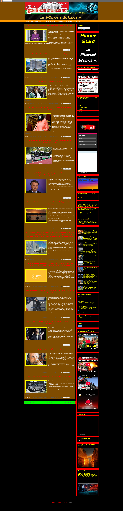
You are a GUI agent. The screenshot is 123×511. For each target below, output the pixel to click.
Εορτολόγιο (82, 434)
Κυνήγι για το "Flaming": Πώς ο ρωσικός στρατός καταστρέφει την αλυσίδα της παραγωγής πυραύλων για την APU (90, 244)
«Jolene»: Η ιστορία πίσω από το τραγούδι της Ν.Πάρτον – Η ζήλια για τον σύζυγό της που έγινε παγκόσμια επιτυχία (87, 205)
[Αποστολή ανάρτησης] (61, 49)
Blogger (70, 502)
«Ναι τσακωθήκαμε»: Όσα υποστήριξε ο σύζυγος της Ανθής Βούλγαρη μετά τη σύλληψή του (87, 222)
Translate (87, 29)
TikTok (79, 103)
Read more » (28, 46)
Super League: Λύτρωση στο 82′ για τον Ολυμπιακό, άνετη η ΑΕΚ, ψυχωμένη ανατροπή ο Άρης (90, 287)
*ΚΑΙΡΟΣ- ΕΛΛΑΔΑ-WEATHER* (36, 21)
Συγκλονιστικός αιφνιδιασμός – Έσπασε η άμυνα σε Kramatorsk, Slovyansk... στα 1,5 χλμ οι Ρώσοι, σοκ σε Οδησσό (90, 232)
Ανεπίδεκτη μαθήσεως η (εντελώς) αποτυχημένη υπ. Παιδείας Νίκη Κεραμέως (50, 108)
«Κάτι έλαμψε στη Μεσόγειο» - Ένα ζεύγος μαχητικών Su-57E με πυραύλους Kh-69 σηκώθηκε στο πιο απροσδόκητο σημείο (90, 276)
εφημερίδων (89, 93)
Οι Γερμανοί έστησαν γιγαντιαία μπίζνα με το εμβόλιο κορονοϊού (50, 25)
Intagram (80, 109)
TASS (80, 296)
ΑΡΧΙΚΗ (27, 21)
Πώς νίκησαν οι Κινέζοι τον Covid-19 (50, 81)
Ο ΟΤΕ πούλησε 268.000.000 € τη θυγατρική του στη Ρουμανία (50, 54)
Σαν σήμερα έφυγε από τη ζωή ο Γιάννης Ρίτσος (50, 349)
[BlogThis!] (65, 50)
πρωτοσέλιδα (84, 93)
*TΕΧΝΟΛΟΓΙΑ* (78, 21)
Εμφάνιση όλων (95, 319)
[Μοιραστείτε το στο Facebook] (68, 50)
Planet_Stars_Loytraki (82, 107)
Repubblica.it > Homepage (85, 315)
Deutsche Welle (82, 310)
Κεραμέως (66, 114)
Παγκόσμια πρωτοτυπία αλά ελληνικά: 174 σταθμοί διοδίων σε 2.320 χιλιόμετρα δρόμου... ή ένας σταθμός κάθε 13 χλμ (90, 263)
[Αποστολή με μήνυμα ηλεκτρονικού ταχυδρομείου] (63, 50)
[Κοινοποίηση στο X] (66, 50)
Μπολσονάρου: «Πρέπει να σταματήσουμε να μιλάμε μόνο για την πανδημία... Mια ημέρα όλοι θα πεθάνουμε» (50, 174)
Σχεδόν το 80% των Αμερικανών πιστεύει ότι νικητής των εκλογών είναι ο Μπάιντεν (50, 322)
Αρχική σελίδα (49, 402)
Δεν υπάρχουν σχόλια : (53, 49)
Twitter (79, 101)
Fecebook (80, 111)
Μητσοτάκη (69, 118)
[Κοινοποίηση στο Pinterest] (69, 50)
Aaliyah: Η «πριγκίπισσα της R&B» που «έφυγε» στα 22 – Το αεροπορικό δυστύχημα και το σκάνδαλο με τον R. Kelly (87, 213)
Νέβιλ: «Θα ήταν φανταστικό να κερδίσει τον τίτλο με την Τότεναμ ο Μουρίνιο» (50, 291)
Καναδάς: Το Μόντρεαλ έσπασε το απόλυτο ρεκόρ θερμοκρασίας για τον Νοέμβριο (50, 203)
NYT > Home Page (83, 306)
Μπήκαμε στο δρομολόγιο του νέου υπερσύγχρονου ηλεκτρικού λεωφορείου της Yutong (50, 141)
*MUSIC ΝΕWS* (61, 21)
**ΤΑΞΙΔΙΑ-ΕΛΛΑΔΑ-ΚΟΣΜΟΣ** (50, 21)
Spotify (79, 105)
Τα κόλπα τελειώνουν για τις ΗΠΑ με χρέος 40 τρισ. (89, 256)
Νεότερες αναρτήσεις (30, 402)
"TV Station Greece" (69, 21)
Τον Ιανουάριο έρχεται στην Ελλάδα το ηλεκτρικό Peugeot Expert (50, 376)
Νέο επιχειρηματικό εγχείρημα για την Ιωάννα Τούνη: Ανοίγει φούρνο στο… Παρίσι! (87, 209)
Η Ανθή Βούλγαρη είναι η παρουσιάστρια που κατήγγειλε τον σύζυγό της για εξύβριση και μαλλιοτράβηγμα (90, 282)
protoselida (93, 93)
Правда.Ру (81, 301)
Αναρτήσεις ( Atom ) (53, 406)
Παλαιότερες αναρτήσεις (69, 402)
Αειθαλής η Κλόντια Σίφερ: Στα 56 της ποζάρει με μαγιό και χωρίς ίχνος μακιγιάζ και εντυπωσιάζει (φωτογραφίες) (87, 218)
